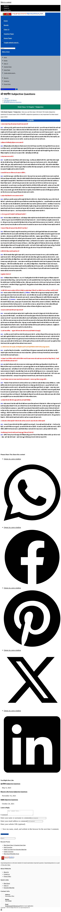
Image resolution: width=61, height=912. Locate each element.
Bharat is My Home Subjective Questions (14, 792)
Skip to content (6, 2)
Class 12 (6, 63)
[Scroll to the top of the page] (1, 910)
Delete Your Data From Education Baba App (15, 849)
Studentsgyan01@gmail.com (12, 906)
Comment (4, 815)
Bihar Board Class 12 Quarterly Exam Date (15, 845)
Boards (5, 60)
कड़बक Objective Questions (9, 800)
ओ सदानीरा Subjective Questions (12, 102)
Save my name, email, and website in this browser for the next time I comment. (31, 829)
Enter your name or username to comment (15, 818)
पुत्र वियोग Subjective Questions (10, 784)
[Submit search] (17, 89)
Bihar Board (7, 883)
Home (5, 57)
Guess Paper (7, 70)
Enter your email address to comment (14, 821)
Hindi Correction (8, 847)
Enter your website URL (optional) (13, 824)
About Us (6, 6)
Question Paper (8, 67)
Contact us (6, 8)
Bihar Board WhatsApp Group (11, 854)
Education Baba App (9, 887)
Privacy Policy (7, 10)
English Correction (8, 851)
